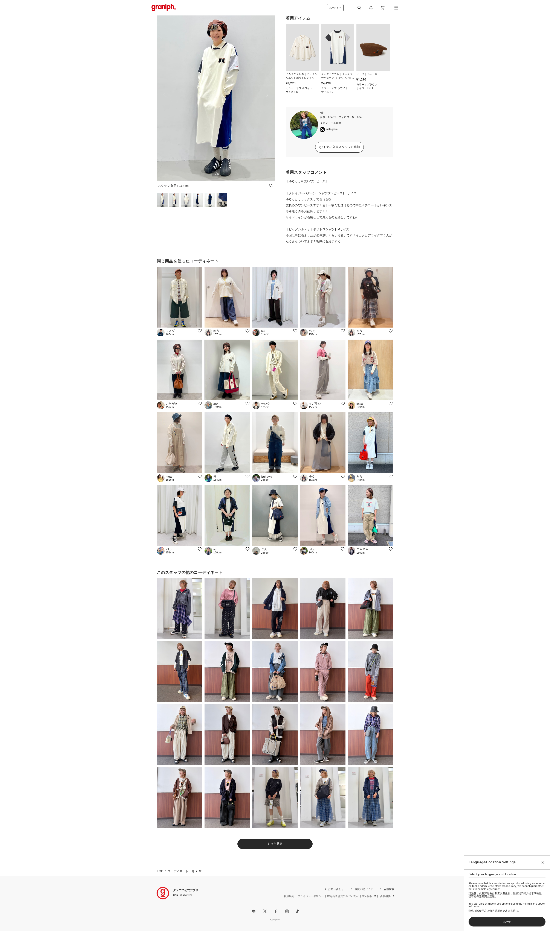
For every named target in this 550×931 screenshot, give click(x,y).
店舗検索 (388, 889)
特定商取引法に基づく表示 (343, 896)
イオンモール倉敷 (330, 123)
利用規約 (289, 896)
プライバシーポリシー (311, 896)
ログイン (336, 7)
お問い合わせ (336, 889)
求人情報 (367, 896)
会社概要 (385, 896)
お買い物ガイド (363, 889)
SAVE (507, 921)
